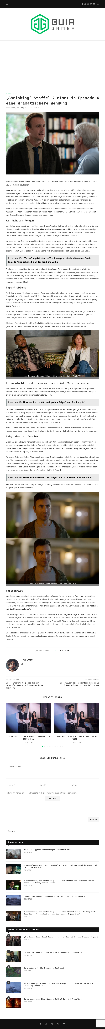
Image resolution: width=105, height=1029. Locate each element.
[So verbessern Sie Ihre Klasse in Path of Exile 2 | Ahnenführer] (13, 1003)
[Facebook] (82, 4)
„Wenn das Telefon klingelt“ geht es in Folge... (76, 737)
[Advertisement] (52, 66)
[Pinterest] (91, 4)
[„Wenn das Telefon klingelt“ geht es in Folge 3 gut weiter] (76, 718)
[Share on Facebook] (60, 650)
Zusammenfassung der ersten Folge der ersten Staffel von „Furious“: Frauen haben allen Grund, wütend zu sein (59, 882)
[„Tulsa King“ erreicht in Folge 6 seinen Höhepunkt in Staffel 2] (13, 956)
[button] (9, 725)
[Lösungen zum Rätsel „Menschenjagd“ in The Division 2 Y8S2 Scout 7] (13, 900)
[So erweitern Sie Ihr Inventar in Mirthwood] (13, 972)
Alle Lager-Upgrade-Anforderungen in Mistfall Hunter (48, 850)
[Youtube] (94, 4)
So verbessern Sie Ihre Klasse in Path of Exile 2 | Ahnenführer (53, 999)
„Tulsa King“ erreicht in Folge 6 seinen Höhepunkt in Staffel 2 (53, 952)
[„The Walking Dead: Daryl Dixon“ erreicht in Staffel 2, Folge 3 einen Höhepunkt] (13, 941)
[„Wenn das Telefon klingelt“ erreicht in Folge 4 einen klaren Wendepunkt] (28, 718)
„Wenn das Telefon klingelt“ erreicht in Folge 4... (28, 737)
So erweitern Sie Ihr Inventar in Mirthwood (44, 968)
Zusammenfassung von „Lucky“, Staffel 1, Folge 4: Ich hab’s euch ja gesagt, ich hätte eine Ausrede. (60, 866)
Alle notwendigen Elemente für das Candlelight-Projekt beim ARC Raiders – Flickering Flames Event (58, 984)
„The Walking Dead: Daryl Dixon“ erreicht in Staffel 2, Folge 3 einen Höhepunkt (61, 937)
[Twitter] (85, 4)
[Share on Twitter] (63, 650)
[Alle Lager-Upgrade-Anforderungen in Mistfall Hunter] (13, 854)
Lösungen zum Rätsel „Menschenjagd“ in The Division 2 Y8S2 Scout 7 (54, 896)
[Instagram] (88, 4)
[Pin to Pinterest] (65, 650)
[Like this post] (57, 650)
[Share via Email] (68, 650)
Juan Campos (21, 107)
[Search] (97, 4)
